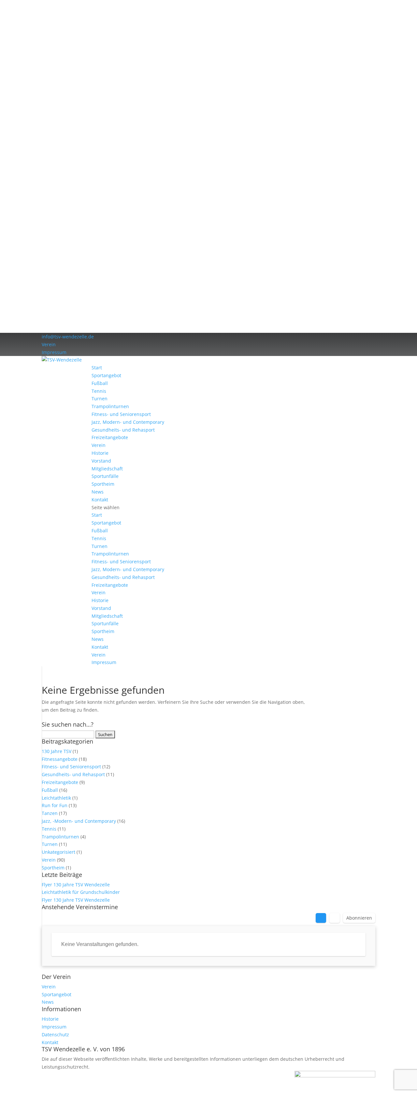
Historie (100, 453)
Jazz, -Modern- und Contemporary (79, 821)
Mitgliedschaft (107, 469)
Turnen (100, 398)
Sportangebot (106, 375)
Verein (49, 344)
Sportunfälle (105, 476)
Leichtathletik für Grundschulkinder (81, 892)
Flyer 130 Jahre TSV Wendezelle (76, 884)
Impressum (54, 352)
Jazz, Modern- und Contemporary (128, 422)
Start (97, 367)
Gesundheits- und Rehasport (123, 430)
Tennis (99, 391)
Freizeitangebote (110, 437)
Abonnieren (359, 918)
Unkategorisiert (58, 852)
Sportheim (103, 484)
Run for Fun (54, 805)
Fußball (100, 383)
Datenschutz (55, 1034)
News (98, 492)
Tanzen (50, 813)
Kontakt (100, 499)
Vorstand (101, 461)
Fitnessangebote (60, 759)
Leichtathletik (56, 798)
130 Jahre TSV (56, 751)
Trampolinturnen (110, 406)
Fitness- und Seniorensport (121, 414)
